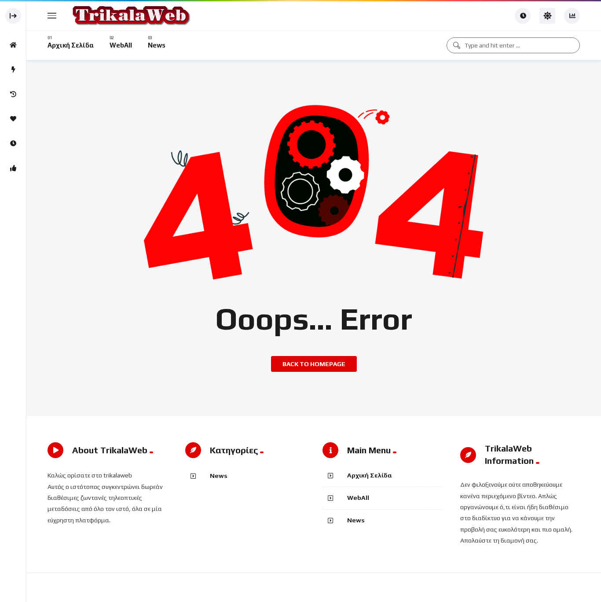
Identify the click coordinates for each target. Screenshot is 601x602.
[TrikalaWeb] (130, 15)
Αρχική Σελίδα (369, 475)
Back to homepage (313, 363)
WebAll (358, 497)
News (218, 475)
